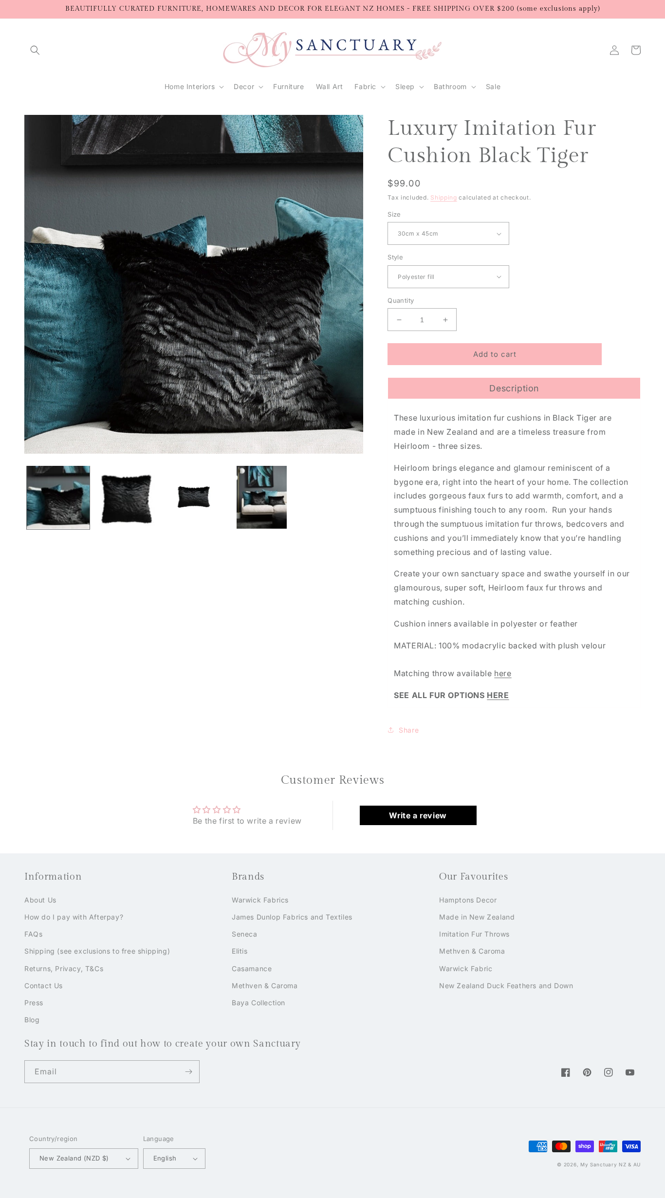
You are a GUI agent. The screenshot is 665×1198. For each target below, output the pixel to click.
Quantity (401, 300)
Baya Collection (258, 1002)
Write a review (417, 815)
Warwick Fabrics (260, 900)
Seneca (245, 934)
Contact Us (43, 985)
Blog (31, 1019)
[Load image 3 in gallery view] (194, 497)
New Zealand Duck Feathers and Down (506, 985)
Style (395, 257)
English (165, 1158)
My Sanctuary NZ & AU (610, 1164)
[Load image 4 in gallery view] (261, 497)
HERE (498, 695)
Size (394, 214)
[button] (35, 50)
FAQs (33, 934)
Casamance (252, 968)
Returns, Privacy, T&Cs (63, 968)
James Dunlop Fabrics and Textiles (292, 917)
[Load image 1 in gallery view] (58, 497)
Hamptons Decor (468, 900)
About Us (40, 900)
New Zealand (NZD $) (74, 1158)
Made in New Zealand (477, 917)
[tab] (514, 388)
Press (33, 1002)
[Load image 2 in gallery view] (125, 497)
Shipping (443, 197)
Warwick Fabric (465, 968)
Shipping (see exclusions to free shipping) (97, 951)
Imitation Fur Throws (474, 934)
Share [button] (409, 730)
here (502, 673)
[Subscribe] (188, 1071)
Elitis (240, 951)
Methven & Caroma (265, 985)
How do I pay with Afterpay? (73, 917)
